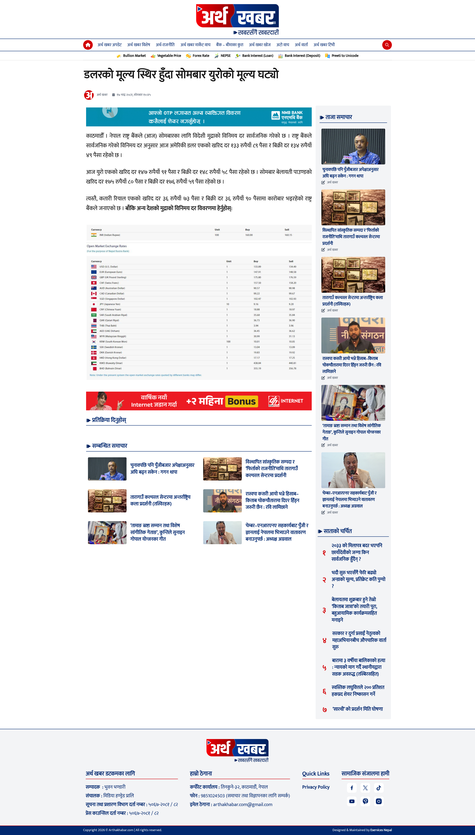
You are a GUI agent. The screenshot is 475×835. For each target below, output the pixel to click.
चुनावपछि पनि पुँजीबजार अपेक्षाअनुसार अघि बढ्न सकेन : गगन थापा (162, 468)
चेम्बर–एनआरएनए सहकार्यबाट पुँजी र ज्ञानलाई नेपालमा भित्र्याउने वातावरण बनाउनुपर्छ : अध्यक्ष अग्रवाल (277, 532)
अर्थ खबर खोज (260, 44)
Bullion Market (134, 56)
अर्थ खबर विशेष (138, 44)
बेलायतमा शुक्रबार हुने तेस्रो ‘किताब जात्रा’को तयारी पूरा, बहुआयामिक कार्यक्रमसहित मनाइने (354, 610)
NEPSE (226, 56)
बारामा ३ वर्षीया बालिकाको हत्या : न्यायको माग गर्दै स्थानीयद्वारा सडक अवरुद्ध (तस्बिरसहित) (358, 667)
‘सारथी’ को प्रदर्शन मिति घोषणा (358, 709)
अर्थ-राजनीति (165, 44)
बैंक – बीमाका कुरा (229, 44)
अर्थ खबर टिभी (324, 44)
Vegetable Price (169, 56)
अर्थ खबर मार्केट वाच (195, 44)
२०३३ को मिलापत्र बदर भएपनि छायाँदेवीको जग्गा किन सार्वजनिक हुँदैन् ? (357, 552)
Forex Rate (201, 56)
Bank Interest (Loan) (257, 56)
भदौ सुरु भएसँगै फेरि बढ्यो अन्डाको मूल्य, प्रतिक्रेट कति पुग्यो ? (358, 579)
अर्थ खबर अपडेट (110, 44)
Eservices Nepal (381, 830)
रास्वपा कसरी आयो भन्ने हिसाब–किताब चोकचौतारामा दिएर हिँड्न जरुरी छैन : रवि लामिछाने (272, 501)
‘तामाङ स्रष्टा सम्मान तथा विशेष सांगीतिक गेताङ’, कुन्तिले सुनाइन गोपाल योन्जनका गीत (157, 532)
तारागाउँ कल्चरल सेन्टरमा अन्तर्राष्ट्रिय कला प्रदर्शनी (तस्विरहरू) (160, 500)
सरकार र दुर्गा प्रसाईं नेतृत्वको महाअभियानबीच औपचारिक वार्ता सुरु (359, 640)
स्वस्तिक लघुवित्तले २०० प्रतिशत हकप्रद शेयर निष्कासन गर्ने (358, 691)
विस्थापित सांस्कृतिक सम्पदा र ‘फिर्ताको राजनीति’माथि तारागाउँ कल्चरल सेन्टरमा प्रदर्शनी (272, 469)
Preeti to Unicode (345, 56)
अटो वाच (282, 44)
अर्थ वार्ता (301, 44)
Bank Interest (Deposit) (302, 56)
